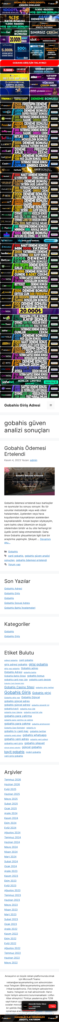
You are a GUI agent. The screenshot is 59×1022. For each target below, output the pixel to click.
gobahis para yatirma (18, 716)
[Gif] (29, 170)
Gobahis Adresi (13, 588)
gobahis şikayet (34, 743)
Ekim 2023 (10, 880)
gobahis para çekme (17, 723)
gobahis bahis (30, 672)
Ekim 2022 (10, 938)
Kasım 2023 (11, 876)
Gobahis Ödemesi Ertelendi (25, 451)
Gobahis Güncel (30, 697)
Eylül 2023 (10, 885)
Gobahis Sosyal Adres (17, 603)
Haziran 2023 (12, 900)
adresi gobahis (11, 660)
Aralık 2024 (10, 813)
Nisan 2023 (11, 909)
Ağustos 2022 (12, 948)
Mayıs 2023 (11, 904)
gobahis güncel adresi (17, 704)
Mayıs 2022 (11, 962)
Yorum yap (14, 564)
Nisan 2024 (11, 851)
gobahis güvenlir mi (40, 705)
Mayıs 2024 (11, 847)
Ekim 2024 (10, 823)
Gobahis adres (29, 668)
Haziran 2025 (12, 794)
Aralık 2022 (10, 928)
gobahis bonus (35, 675)
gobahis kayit (11, 708)
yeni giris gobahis (13, 756)
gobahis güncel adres (17, 701)
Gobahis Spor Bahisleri (14, 728)
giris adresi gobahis (15, 664)
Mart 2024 (10, 856)
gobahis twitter (38, 731)
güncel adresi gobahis (12, 748)
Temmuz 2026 (12, 779)
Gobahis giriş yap (12, 697)
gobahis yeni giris (13, 743)
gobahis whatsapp (35, 735)
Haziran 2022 (12, 957)
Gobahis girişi (41, 693)
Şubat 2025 (11, 803)
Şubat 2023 (11, 919)
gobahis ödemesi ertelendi (31, 560)
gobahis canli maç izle (16, 679)
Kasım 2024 (11, 818)
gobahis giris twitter (45, 687)
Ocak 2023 (10, 924)
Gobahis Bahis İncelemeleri (19, 607)
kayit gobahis (14, 752)
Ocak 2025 (10, 808)
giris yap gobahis (12, 668)
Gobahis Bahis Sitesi (15, 676)
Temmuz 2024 (12, 837)
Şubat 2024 (11, 861)
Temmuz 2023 (12, 895)
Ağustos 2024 (12, 832)
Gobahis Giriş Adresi (22, 405)
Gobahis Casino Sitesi (19, 687)
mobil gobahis (33, 752)
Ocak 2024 (10, 866)
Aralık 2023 (10, 871)
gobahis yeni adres (16, 739)
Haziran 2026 (12, 784)
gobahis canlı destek (40, 679)
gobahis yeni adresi (39, 739)
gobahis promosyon (41, 724)
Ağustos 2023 (12, 890)
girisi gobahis (38, 664)
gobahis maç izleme (13, 712)
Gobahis (13, 551)
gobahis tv (31, 728)
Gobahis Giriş (12, 593)
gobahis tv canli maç (16, 731)
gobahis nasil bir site (33, 712)
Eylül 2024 (10, 827)
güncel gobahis (32, 747)
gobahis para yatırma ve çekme (18, 720)
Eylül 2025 (10, 789)
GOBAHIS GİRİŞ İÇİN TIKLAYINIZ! (29, 62)
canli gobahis (15, 555)
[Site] (29, 105)
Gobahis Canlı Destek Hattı (14, 683)
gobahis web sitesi (12, 735)
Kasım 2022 (11, 933)
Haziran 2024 (12, 842)
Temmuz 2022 (12, 953)
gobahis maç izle (27, 709)
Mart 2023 (10, 914)
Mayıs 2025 (11, 798)
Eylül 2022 (10, 943)
